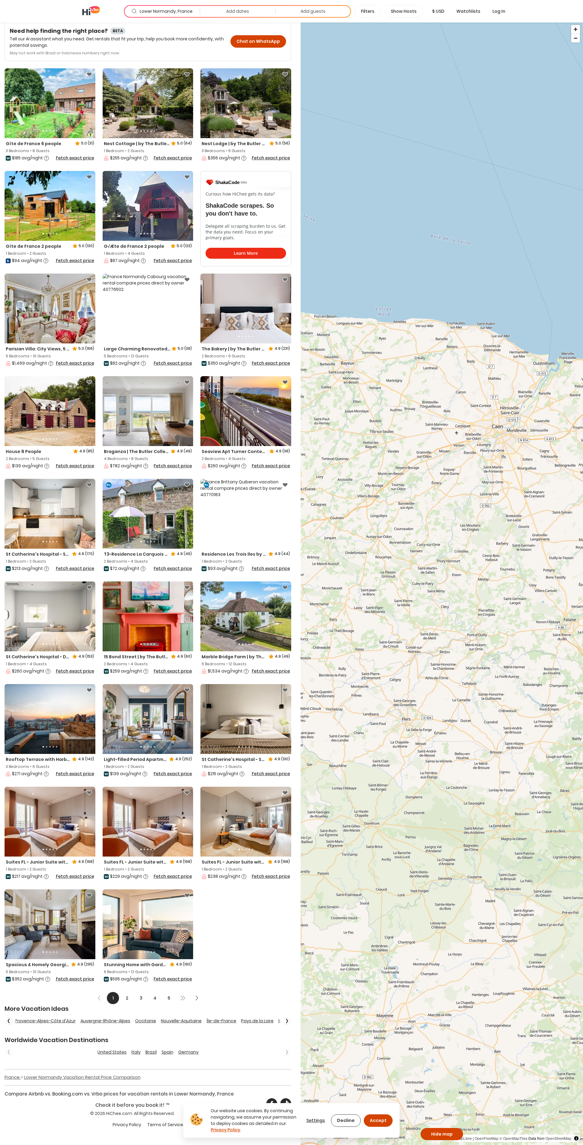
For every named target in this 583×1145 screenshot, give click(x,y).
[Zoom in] (575, 29)
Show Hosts (404, 11)
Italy (136, 1052)
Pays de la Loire (257, 1021)
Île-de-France (221, 1021)
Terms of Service (165, 1125)
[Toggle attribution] (576, 1138)
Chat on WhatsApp (258, 41)
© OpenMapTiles (513, 1138)
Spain (167, 1052)
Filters (367, 11)
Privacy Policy (127, 1125)
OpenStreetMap (558, 1138)
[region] (442, 583)
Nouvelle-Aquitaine (181, 1021)
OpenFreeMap (487, 1138)
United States (112, 1052)
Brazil (151, 1052)
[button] (438, 11)
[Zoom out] (575, 38)
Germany (188, 1052)
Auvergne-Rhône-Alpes (105, 1021)
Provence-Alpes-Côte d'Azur (45, 1021)
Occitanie (145, 1021)
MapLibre (464, 1138)
